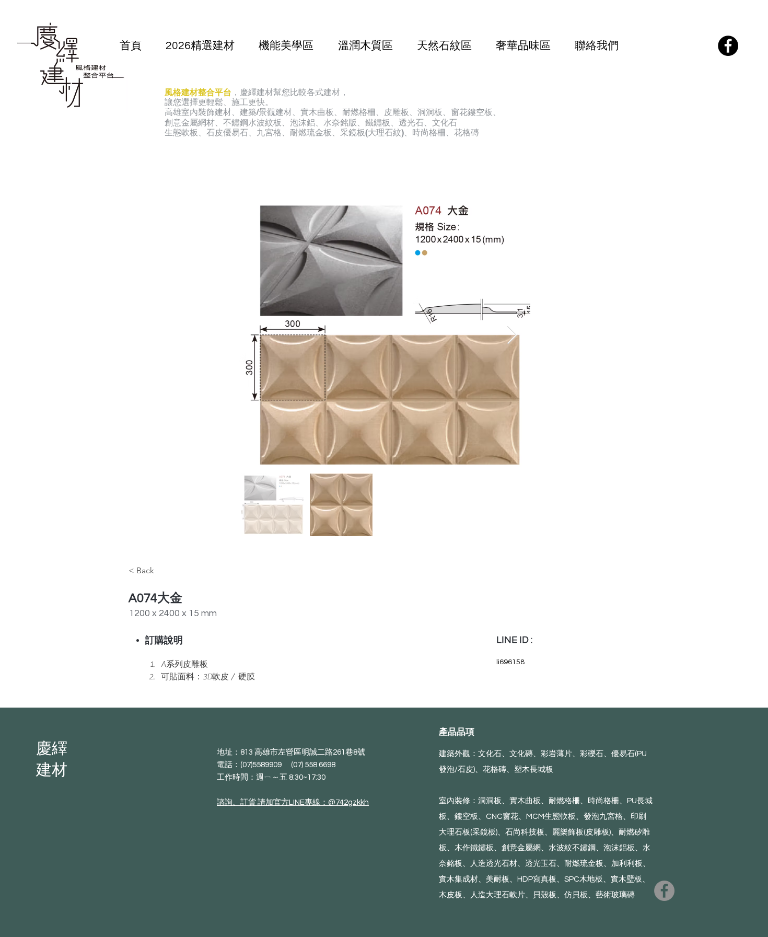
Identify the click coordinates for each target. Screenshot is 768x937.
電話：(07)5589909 (254, 765)
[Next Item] (512, 335)
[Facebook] (728, 46)
